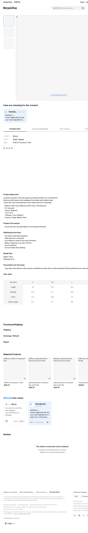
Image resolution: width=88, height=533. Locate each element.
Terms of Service (41, 492)
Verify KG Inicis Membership (22, 514)
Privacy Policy (55, 492)
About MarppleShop (26, 492)
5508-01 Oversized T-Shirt (13, 383)
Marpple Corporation (10, 492)
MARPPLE (17, 2)
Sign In (82, 2)
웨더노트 (15, 136)
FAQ (76, 496)
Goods (15, 139)
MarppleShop (7, 2)
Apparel (21, 139)
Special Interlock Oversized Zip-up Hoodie (38, 384)
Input (22, 421)
